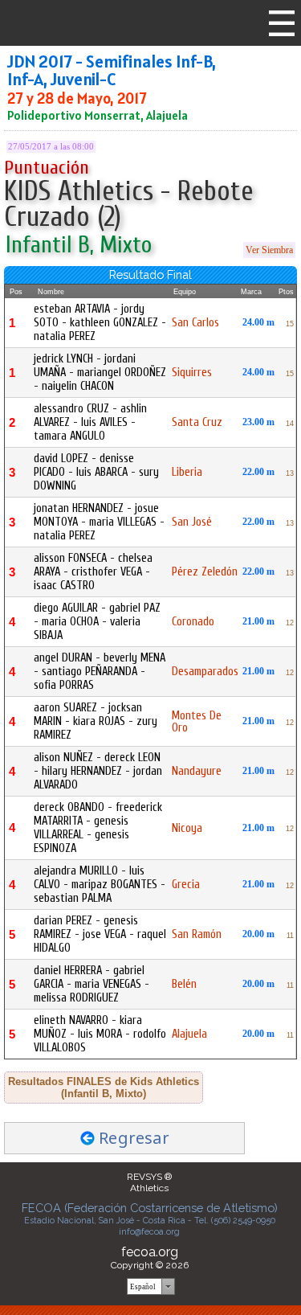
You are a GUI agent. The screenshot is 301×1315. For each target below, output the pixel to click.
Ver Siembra (269, 250)
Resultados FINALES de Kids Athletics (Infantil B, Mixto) (103, 1087)
